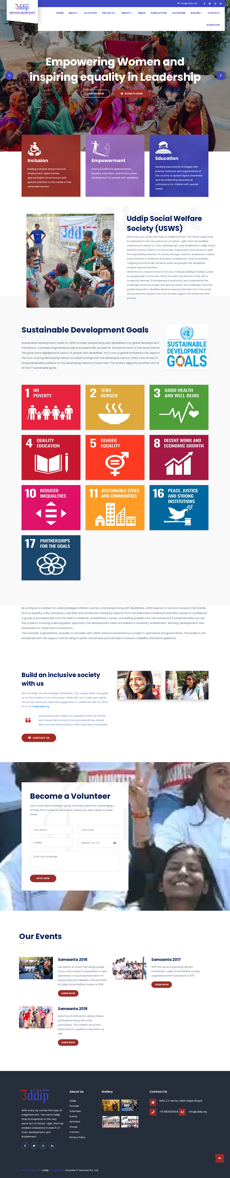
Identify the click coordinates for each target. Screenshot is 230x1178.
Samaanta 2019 (72, 1008)
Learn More (68, 993)
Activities (90, 13)
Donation (213, 25)
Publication (159, 13)
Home (59, 13)
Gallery (195, 13)
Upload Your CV (90, 843)
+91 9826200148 (169, 1111)
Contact (214, 13)
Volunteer (178, 13)
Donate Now (133, 93)
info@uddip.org (189, 3)
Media (142, 13)
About (73, 13)
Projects (108, 13)
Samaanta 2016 (72, 959)
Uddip (73, 1100)
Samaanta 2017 (166, 959)
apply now (43, 878)
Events (73, 1116)
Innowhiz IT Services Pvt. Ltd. (82, 1170)
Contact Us (40, 738)
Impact (126, 13)
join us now (95, 93)
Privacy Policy (77, 1137)
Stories (73, 1127)
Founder (74, 1106)
